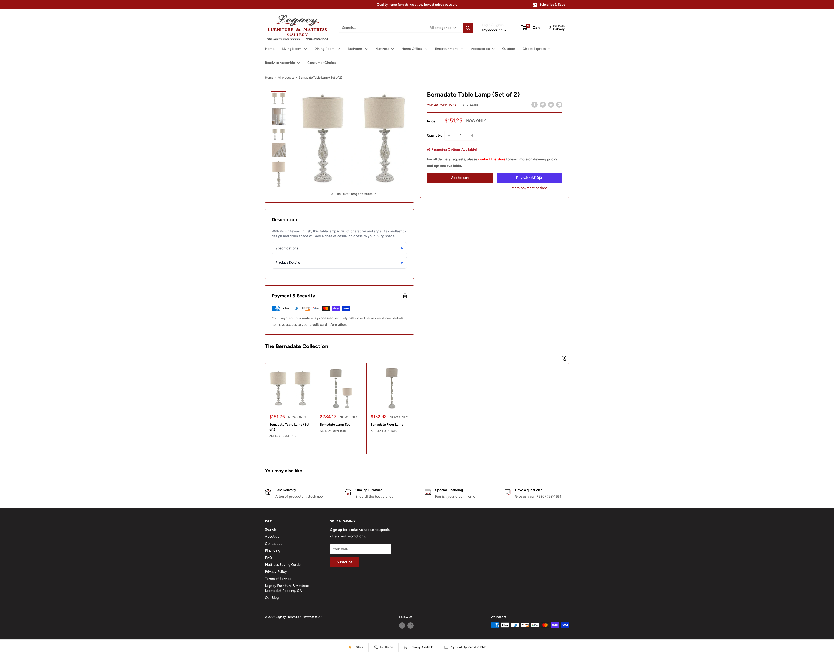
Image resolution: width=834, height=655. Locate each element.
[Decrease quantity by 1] (449, 135)
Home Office (412, 49)
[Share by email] (559, 104)
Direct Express (534, 49)
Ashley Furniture (441, 105)
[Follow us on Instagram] (410, 625)
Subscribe (344, 562)
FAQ (268, 558)
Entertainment (446, 49)
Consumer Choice (321, 63)
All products (286, 77)
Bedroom (355, 49)
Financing (272, 550)
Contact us (273, 543)
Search (270, 529)
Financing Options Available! (453, 149)
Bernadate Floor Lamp (387, 424)
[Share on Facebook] (534, 104)
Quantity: (434, 135)
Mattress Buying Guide (283, 565)
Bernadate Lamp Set (335, 424)
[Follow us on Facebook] (402, 625)
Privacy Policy (276, 571)
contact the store (491, 159)
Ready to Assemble (280, 63)
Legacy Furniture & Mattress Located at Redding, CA (287, 588)
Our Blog (272, 598)
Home (270, 49)
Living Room (292, 49)
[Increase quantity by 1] (472, 135)
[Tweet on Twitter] (551, 104)
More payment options (529, 188)
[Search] (468, 28)
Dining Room (324, 49)
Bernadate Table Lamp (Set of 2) (289, 427)
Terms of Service (278, 579)
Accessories (480, 49)
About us (272, 536)
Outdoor (508, 49)
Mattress (382, 49)
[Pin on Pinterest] (543, 104)
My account (492, 30)
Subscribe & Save (552, 5)
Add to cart (460, 178)
